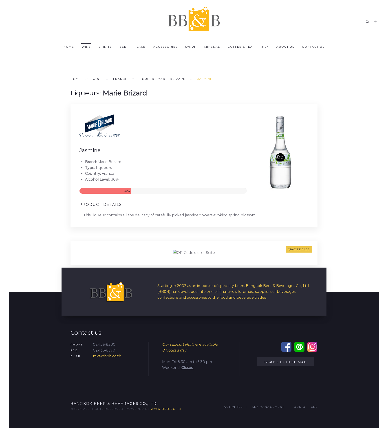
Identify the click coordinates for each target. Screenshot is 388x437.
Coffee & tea (240, 46)
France (120, 79)
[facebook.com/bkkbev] (286, 346)
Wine (86, 46)
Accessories (165, 46)
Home (69, 46)
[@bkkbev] (299, 346)
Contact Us (313, 46)
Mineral (212, 46)
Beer (124, 46)
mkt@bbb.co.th (107, 356)
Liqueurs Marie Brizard (162, 79)
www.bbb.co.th (166, 408)
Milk (264, 46)
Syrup (191, 46)
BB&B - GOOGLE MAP (285, 362)
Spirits (105, 46)
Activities (233, 406)
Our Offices (305, 406)
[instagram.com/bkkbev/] (312, 346)
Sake (141, 46)
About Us (285, 46)
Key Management (268, 406)
